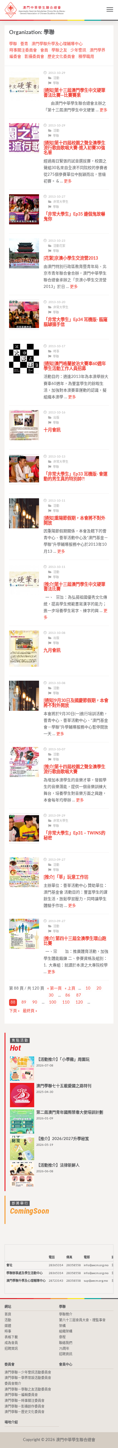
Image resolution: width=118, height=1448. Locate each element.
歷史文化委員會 (61, 57)
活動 (56, 78)
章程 (62, 1337)
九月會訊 (52, 650)
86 (67, 995)
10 (88, 988)
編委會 (15, 57)
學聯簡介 (65, 1314)
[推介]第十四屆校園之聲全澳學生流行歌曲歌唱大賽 (74, 769)
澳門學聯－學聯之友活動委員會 (28, 1389)
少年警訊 (78, 50)
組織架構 (65, 1331)
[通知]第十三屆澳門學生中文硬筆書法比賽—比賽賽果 (74, 93)
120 (79, 1002)
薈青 (24, 44)
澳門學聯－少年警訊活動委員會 (28, 1372)
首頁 (8, 1314)
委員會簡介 (13, 1383)
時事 (56, 351)
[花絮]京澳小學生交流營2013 (71, 258)
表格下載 (11, 1337)
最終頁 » (30, 1011)
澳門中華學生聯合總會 (35, 10)
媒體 (8, 1326)
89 (23, 1002)
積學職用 (86, 57)
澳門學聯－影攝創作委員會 (24, 1406)
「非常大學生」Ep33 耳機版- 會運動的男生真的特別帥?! (75, 476)
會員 (44, 50)
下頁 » (14, 1011)
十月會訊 (52, 430)
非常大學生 (60, 201)
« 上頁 (70, 988)
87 (78, 995)
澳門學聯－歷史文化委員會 (24, 1412)
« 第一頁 (54, 988)
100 (52, 1002)
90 (34, 1002)
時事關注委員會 (23, 50)
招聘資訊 (11, 1348)
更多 (103, 110)
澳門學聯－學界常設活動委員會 (28, 1378)
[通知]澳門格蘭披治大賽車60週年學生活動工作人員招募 (75, 366)
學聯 (13, 44)
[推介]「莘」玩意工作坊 (66, 877)
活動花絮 (59, 245)
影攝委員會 (34, 57)
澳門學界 (97, 50)
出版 (56, 417)
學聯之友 (59, 50)
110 (66, 1002)
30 (51, 995)
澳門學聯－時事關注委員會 (24, 1400)
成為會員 (11, 1343)
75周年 (64, 1348)
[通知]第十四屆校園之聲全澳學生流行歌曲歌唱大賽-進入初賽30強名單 (74, 148)
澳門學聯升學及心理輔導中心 (57, 44)
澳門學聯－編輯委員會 (21, 1395)
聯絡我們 (65, 1343)
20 (99, 988)
